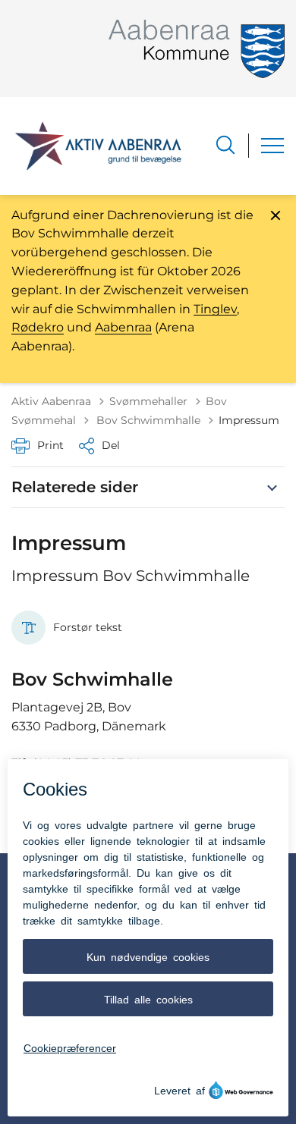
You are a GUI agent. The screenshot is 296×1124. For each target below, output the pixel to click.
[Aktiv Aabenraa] (98, 145)
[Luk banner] (275, 215)
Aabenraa (123, 327)
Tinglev (215, 309)
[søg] (225, 144)
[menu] (272, 145)
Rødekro (37, 327)
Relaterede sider (74, 487)
